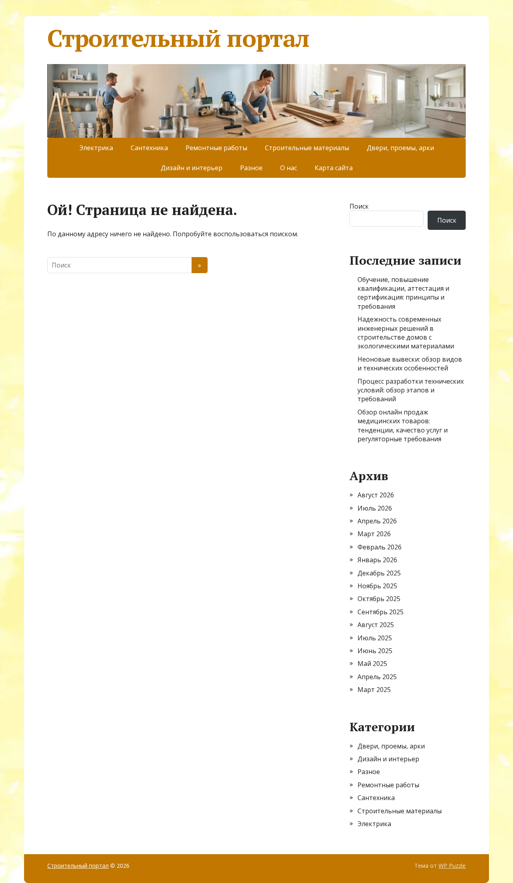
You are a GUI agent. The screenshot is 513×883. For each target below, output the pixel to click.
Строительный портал (178, 38)
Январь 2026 (377, 559)
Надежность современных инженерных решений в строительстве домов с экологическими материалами (405, 332)
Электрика (96, 147)
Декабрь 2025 (379, 573)
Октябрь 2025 (378, 598)
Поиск (359, 206)
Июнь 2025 (374, 650)
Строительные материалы (307, 147)
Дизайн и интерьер (191, 167)
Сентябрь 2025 (380, 611)
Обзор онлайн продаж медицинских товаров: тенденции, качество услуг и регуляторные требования (402, 425)
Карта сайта (334, 167)
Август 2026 (375, 495)
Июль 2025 (374, 638)
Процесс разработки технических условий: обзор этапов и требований (410, 390)
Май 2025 (372, 663)
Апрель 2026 (377, 521)
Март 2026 (374, 533)
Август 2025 (375, 624)
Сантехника (149, 147)
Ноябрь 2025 (377, 585)
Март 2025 (374, 689)
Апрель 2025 (377, 676)
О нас (288, 167)
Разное (251, 167)
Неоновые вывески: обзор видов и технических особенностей (409, 363)
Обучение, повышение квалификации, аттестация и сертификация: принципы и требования (403, 293)
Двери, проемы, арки (400, 147)
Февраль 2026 (379, 547)
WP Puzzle (452, 865)
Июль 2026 (374, 508)
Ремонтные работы (216, 147)
